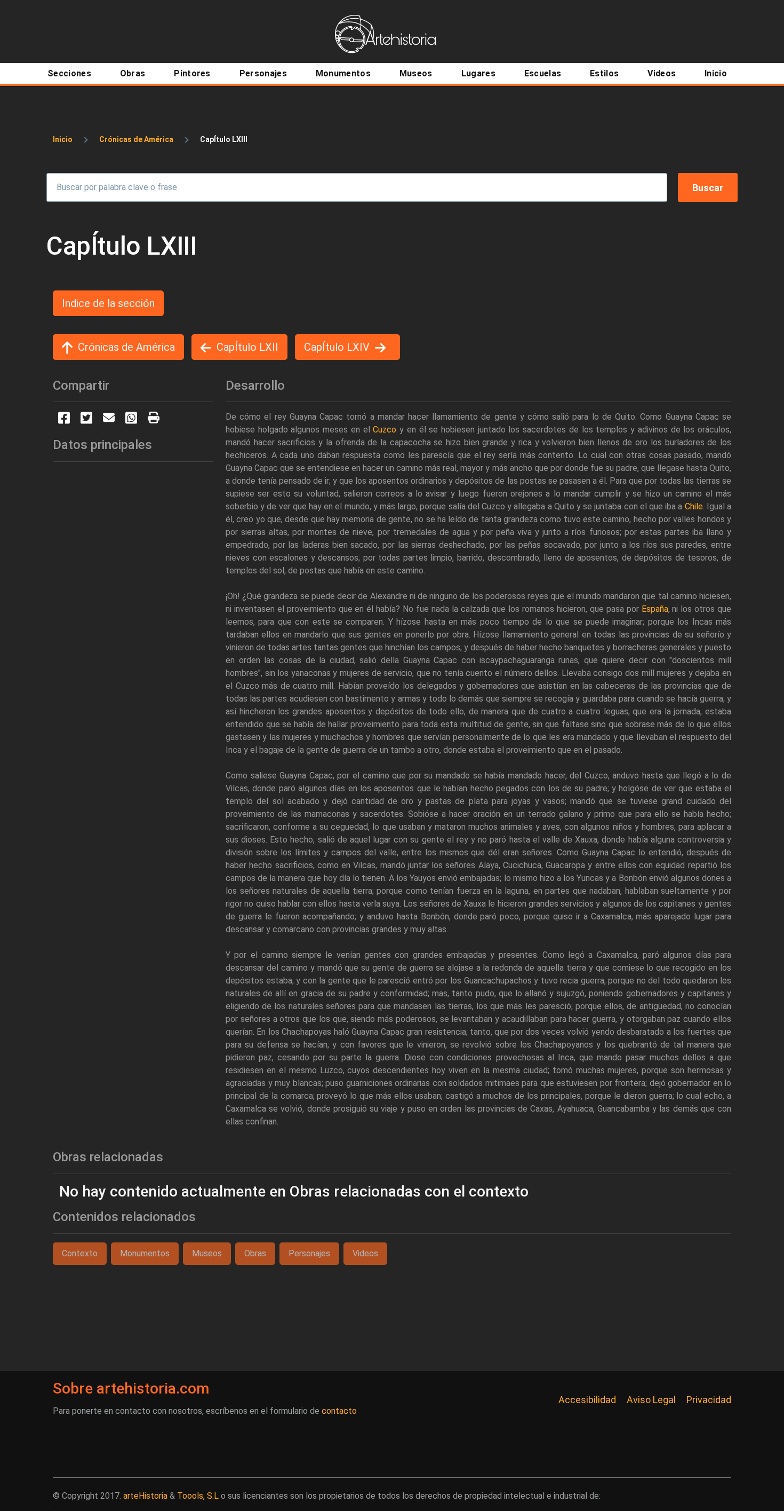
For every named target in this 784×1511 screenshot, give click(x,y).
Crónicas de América (136, 139)
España (655, 609)
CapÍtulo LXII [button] (247, 347)
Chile (694, 506)
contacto (339, 1411)
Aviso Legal (651, 1399)
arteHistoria (145, 1496)
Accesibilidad (587, 1399)
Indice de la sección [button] (108, 303)
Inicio (63, 139)
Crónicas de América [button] (126, 347)
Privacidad (708, 1399)
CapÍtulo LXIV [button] (337, 347)
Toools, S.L (198, 1496)
